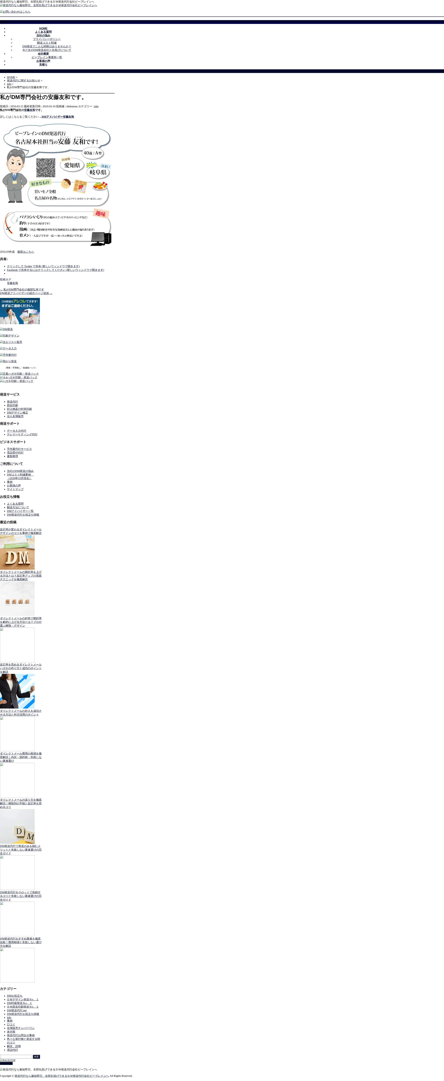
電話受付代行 (15, 452)
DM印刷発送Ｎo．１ (19, 1003)
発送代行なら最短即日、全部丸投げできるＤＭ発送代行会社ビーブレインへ (62, 1075)
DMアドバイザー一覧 (20, 511)
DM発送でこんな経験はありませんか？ (46, 46)
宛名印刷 (12, 405)
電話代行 (12, 1049)
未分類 (11, 1031)
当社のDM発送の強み (20, 471)
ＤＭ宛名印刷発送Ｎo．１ (23, 1006)
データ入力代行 (16, 430)
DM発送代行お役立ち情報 (23, 514)
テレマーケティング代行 (22, 434)
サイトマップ (15, 489)
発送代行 (12, 401)
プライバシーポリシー (47, 39)
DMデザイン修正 (17, 412)
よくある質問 (15, 503)
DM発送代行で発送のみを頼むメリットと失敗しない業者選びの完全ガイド (21, 850)
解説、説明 (14, 1046)
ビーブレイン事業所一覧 (47, 57)
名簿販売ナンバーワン (21, 1028)
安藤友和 (29, 109)
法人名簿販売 (15, 416)
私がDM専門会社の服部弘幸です (22, 289)
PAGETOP (6, 1063)
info (96, 106)
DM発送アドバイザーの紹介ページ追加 (26, 293)
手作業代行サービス (19, 449)
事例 (9, 481)
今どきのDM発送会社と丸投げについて (46, 50)
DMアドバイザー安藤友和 (58, 116)
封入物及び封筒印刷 (19, 408)
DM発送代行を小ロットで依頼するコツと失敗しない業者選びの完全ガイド (21, 896)
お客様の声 (14, 485)
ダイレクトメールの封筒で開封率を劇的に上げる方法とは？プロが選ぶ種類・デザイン (21, 622)
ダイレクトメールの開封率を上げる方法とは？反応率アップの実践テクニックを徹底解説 (21, 576)
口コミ (11, 1024)
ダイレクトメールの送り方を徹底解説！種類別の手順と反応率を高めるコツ (21, 803)
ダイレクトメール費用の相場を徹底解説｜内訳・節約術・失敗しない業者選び (21, 757)
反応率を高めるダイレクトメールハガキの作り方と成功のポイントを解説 (21, 668)
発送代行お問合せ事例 (21, 1035)
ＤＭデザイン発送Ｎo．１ (23, 999)
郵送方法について (18, 507)
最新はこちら (25, 251)
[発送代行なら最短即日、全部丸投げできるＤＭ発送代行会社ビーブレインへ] (48, 5)
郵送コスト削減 (47, 42)
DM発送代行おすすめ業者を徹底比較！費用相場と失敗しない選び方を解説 (21, 942)
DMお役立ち (15, 995)
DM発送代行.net (17, 1010)
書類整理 (12, 456)
